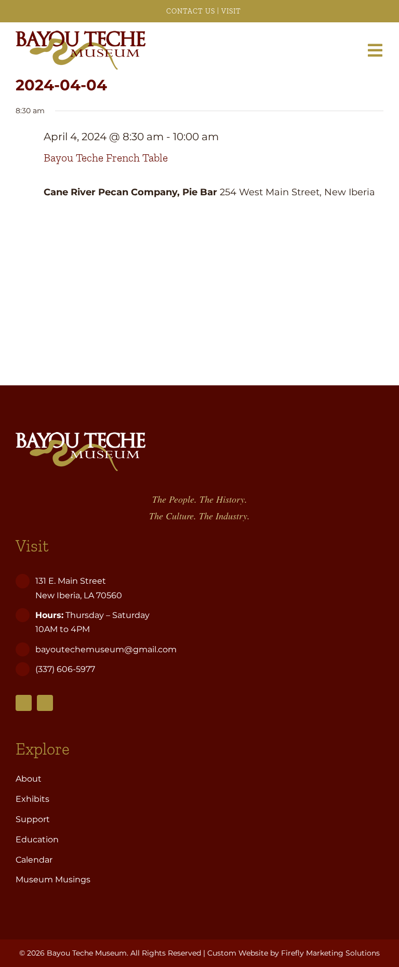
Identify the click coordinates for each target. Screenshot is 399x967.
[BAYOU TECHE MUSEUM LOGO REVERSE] (80, 436)
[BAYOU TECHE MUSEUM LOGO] (80, 35)
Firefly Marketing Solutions (330, 953)
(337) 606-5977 (66, 669)
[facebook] (24, 703)
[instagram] (45, 703)
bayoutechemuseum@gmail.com (106, 649)
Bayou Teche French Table (106, 158)
